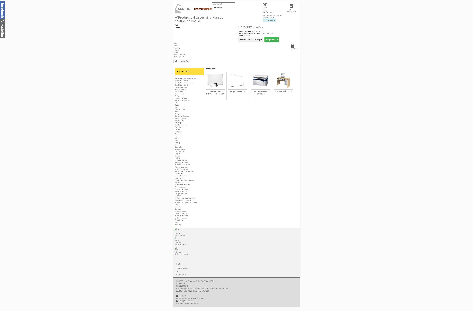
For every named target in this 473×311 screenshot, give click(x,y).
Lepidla (177, 158)
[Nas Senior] (193, 9)
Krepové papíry (180, 151)
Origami (177, 154)
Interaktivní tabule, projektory (185, 180)
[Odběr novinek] (2, 28)
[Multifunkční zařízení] (260, 81)
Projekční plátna (180, 182)
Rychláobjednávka (291, 11)
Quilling (177, 156)
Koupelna (178, 207)
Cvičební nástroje (181, 218)
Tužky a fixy (179, 131)
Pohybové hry (180, 120)
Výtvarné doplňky (181, 160)
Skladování (179, 174)
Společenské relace (182, 116)
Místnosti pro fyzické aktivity (185, 198)
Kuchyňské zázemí (181, 193)
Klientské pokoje (180, 211)
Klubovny (178, 196)
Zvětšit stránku (178, 57)
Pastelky (178, 127)
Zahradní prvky (180, 220)
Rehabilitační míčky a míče (184, 83)
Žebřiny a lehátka (181, 98)
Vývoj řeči (178, 114)
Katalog (176, 50)
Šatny (177, 205)
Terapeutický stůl (181, 176)
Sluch (177, 105)
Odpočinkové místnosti (183, 200)
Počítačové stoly (181, 187)
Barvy (177, 134)
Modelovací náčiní (181, 169)
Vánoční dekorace (181, 167)
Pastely (177, 129)
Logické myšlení (180, 109)
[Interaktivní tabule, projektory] (215, 81)
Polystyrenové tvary (182, 162)
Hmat (176, 107)
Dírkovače (178, 147)
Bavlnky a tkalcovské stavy (184, 171)
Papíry (177, 140)
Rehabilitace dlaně (181, 85)
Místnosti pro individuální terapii (186, 202)
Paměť (177, 112)
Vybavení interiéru (181, 189)
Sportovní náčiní (180, 94)
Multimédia (178, 178)
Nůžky (177, 145)
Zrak (176, 103)
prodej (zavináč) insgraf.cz (188, 303)
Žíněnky (177, 96)
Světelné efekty (180, 89)
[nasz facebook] (2, 10)
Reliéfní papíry (180, 149)
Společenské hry (181, 118)
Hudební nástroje (181, 125)
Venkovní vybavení (181, 216)
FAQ (177, 271)
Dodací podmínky (179, 54)
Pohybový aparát (181, 87)
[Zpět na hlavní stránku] (176, 61)
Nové (175, 46)
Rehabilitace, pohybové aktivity (186, 78)
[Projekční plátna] (237, 81)
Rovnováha (179, 92)
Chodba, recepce (181, 213)
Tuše (176, 136)
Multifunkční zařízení (182, 185)
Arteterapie (178, 123)
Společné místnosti (181, 191)
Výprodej (176, 48)
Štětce (177, 138)
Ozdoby (177, 143)
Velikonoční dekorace (182, 165)
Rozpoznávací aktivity (183, 100)
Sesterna (178, 209)
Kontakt (176, 52)
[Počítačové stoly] (283, 81)
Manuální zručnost (181, 81)
